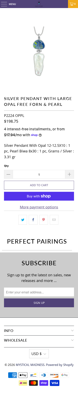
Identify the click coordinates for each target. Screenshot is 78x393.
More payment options (39, 207)
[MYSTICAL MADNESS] (39, 4)
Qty (6, 165)
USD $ (36, 353)
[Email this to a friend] (54, 220)
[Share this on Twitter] (22, 220)
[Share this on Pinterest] (43, 220)
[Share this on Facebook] (33, 220)
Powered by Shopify (60, 365)
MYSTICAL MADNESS (30, 365)
